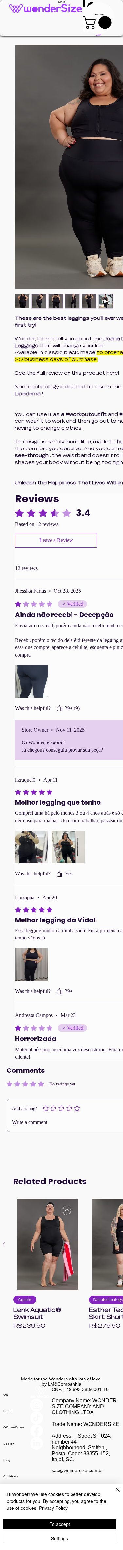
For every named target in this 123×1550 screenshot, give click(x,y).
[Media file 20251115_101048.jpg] (31, 681)
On (5, 1394)
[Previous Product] (4, 1244)
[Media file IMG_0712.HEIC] (68, 847)
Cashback (10, 1476)
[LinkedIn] (41, 1443)
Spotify (8, 1443)
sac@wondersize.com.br (77, 1470)
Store (7, 1411)
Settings (59, 1538)
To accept (60, 1524)
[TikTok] (41, 1417)
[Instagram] (41, 1405)
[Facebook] (41, 1430)
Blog (6, 1460)
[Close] (114, 1493)
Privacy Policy (53, 1508)
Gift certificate (13, 1427)
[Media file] (31, 847)
